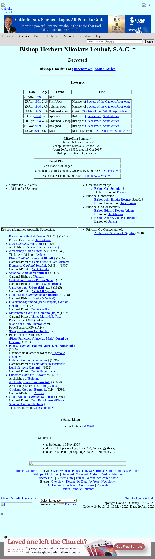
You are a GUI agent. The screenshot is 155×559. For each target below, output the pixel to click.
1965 (37, 111)
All (47, 474)
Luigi (24, 367)
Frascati (39, 276)
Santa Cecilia (40, 269)
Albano (39, 393)
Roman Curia (104, 470)
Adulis (41, 254)
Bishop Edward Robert (114, 210)
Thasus (121, 192)
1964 (37, 106)
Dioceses (23, 36)
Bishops (7, 36)
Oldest (94, 474)
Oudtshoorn (115, 214)
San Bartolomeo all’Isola (48, 400)
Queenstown (82, 69)
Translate (70, 504)
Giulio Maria (33, 294)
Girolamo (27, 389)
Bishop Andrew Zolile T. (115, 217)
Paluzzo (41, 345)
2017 (37, 130)
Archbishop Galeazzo (29, 382)
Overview (57, 481)
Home (20, 470)
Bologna (33, 378)
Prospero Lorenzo (29, 331)
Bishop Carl (108, 188)
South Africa (105, 69)
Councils (102, 485)
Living (55, 474)
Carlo (26, 287)
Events (38, 36)
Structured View (107, 478)
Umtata (112, 221)
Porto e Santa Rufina (47, 283)
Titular (80, 478)
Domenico (27, 265)
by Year (94, 481)
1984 (37, 116)
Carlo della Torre (28, 324)
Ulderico (28, 360)
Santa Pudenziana (43, 371)
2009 (37, 126)
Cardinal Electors (112, 474)
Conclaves (70, 485)
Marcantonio (32, 313)
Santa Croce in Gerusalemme (50, 262)
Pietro (31, 258)
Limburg (90, 175)
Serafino (28, 273)
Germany (104, 175)
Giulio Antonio (31, 396)
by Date (82, 481)
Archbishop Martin (25, 251)
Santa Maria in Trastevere (48, 364)
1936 (37, 96)
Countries (32, 470)
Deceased (68, 474)
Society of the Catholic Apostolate (108, 101)
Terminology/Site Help (139, 498)
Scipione (26, 404)
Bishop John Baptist (112, 199)
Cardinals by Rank (127, 470)
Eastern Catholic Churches (77, 489)
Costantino (31, 280)
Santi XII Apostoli (44, 291)
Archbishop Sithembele (114, 233)
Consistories (86, 485)
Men (56, 470)
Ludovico (27, 375)
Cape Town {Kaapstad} (43, 247)
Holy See (53, 36)
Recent (70, 481)
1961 (37, 101)
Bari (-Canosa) (49, 386)
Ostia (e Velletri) (44, 298)
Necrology (108, 481)
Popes (76, 470)
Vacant (90, 478)
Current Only (65, 478)
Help (98, 36)
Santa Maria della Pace (46, 316)
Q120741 (88, 426)
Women (65, 470)
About (18, 498)
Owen (25, 243)
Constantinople (43, 407)
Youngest (82, 474)
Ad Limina (54, 485)
